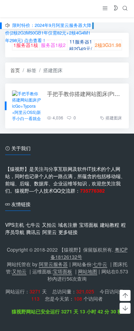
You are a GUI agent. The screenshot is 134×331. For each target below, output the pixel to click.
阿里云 (49, 231)
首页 (15, 70)
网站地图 (87, 271)
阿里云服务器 (53, 264)
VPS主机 (14, 224)
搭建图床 (113, 117)
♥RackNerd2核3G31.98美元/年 (108, 45)
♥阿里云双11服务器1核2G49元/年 (25, 45)
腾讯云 (33, 231)
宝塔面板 (88, 224)
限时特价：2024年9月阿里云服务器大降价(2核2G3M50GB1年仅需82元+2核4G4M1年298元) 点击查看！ (48, 32)
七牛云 (33, 224)
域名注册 (67, 224)
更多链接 (68, 231)
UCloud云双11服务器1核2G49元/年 (80, 45)
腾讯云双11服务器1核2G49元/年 (53, 45)
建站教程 (109, 224)
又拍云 (49, 224)
